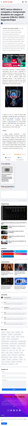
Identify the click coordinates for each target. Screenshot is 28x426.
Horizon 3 (23, 345)
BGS (22, 332)
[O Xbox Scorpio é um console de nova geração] (4, 227)
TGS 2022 (9, 359)
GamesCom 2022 (22, 343)
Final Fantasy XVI (5, 341)
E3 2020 (22, 336)
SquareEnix (4, 354)
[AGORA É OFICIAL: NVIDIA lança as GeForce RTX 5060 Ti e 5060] (14, 213)
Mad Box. (13, 348)
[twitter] (11, 410)
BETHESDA (18, 332)
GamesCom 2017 (13, 341)
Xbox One (13, 361)
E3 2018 (13, 336)
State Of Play (21, 354)
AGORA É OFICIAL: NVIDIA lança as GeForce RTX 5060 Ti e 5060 (14, 223)
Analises (8, 332)
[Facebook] (8, 410)
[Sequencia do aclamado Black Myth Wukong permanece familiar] (7, 281)
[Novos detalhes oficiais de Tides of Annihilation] (4, 232)
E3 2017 (8, 336)
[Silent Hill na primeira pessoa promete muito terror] (21, 267)
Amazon (3, 332)
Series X (11, 352)
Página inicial (3, 6)
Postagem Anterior (6, 200)
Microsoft (19, 348)
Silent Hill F (17, 352)
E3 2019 (17, 336)
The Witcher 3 (15, 359)
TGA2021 (20, 357)
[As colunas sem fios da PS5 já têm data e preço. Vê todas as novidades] (21, 281)
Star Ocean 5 (14, 354)
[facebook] (7, 251)
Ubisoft (21, 359)
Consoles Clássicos (17, 334)
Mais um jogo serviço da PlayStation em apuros (17, 242)
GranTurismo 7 (12, 345)
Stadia (9, 354)
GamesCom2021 (5, 345)
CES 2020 (10, 334)
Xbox (3, 361)
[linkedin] (7, 256)
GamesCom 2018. (22, 341)
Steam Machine (5, 357)
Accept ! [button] (4, 423)
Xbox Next (7, 361)
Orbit (11, 350)
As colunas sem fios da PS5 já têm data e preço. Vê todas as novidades (20, 287)
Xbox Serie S (19, 361)
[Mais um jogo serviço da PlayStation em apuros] (4, 242)
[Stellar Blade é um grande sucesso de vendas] (4, 237)
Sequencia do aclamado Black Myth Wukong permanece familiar (6, 287)
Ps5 (20, 350)
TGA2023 (3, 359)
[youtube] (7, 254)
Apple (13, 332)
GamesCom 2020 (13, 343)
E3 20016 (3, 336)
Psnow (3, 352)
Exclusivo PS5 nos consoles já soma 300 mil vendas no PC (7, 273)
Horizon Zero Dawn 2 (6, 348)
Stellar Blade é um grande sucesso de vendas (16, 237)
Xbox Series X (11, 364)
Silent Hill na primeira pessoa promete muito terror (20, 273)
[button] (2, 2)
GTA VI (18, 345)
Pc (14, 350)
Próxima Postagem (22, 200)
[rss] (20, 410)
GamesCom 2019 (5, 343)
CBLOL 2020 (9, 6)
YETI (16, 364)
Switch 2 (15, 357)
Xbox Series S (4, 364)
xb (24, 359)
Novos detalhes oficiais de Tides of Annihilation (16, 232)
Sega (7, 352)
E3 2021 (3, 339)
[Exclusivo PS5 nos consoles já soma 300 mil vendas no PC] (7, 267)
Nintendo (3, 350)
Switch (11, 357)
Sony (22, 352)
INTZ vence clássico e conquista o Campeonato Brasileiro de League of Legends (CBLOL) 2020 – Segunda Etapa (6, 178)
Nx (7, 350)
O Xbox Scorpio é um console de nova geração (16, 227)
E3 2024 (7, 339)
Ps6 (23, 350)
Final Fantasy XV (14, 339)
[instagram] (17, 410)
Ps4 (17, 350)
